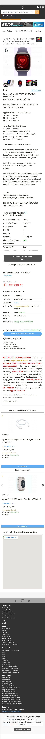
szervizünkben (21, 385)
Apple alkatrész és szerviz (10, 672)
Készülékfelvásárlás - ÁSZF (10, 688)
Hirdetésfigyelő (7, 684)
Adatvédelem (6, 682)
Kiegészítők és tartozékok (10, 650)
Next (38, 62)
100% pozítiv (14, 455)
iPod (3, 656)
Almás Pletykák (7, 641)
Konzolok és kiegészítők (10, 668)
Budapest (17, 296)
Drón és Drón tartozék (9, 666)
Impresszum (6, 678)
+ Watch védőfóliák (9, 344)
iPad (3, 654)
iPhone (4, 658)
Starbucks (27, 374)
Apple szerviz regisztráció (10, 696)
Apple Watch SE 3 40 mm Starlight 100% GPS (21, 499)
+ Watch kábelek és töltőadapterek (14, 349)
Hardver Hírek (6, 639)
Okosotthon (6, 664)
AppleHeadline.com (8, 614)
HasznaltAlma (19, 377)
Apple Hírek (6, 629)
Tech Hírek (5, 635)
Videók (4, 631)
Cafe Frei (38, 374)
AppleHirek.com (7, 612)
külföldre (18, 388)
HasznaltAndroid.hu (8, 618)
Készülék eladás (8, 16)
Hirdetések (24, 12)
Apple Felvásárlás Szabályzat (11, 700)
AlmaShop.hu (6, 610)
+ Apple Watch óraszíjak (11, 346)
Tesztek (4, 633)
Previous (6, 62)
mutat (16, 303)
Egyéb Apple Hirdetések (10, 670)
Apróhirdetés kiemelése (10, 694)
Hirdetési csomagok (8, 692)
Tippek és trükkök (8, 643)
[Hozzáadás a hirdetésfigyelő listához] (25, 212)
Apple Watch (6, 662)
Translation (36, 90)
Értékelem (8, 275)
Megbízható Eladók (8, 690)
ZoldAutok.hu (6, 616)
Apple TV (5, 660)
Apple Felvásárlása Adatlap (11, 698)
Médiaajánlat (6, 680)
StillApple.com (7, 608)
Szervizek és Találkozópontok (11, 702)
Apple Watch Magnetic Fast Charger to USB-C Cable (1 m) (21, 441)
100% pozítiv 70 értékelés (23, 322)
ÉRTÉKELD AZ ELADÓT (32, 330)
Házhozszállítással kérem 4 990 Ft (22, 258)
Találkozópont (31, 377)
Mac (3, 652)
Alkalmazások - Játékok (10, 645)
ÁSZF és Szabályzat (8, 686)
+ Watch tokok (8, 342)
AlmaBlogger (6, 637)
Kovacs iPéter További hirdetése (23, 334)
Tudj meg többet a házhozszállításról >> (23, 265)
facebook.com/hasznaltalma (11, 711)
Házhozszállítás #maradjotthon (12, 704)
